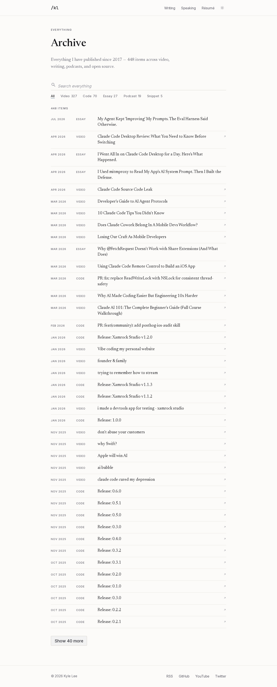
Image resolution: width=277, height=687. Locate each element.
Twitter (220, 676)
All (53, 96)
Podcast (132, 96)
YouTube (202, 676)
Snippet (155, 96)
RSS (169, 676)
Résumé (208, 8)
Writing (169, 8)
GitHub (184, 676)
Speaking (188, 8)
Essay (110, 96)
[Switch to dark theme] (222, 8)
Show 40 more (69, 640)
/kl (54, 8)
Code (90, 96)
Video (69, 96)
